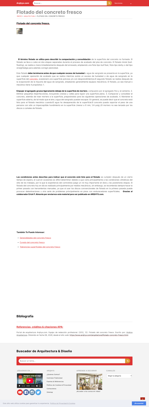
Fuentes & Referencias (55, 381)
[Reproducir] (20, 386)
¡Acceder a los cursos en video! (88, 391)
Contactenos (51, 388)
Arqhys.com (23, 3)
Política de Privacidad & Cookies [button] (62, 403)
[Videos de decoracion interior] (20, 392)
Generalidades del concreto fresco (35, 238)
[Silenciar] (37, 386)
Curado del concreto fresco (32, 242)
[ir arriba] (142, 399)
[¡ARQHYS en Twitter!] (38, 392)
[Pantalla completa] (40, 386)
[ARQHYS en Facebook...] (26, 392)
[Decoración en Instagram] (32, 392)
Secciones (118, 3)
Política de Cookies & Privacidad (59, 385)
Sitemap (50, 392)
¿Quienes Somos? (53, 374)
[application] (30, 380)
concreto (33, 79)
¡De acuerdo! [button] (139, 403)
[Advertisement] (74, 50)
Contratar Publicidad (54, 378)
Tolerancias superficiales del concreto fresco (40, 247)
